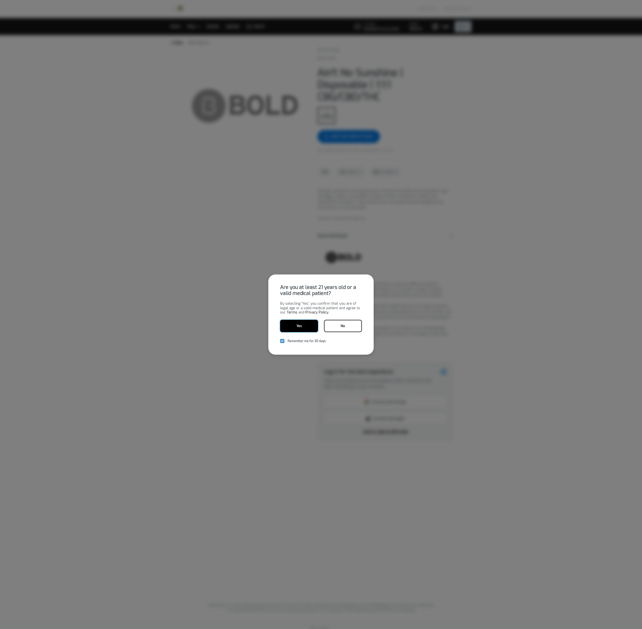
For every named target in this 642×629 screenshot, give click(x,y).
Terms (292, 312)
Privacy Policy (316, 312)
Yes (299, 326)
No (343, 326)
